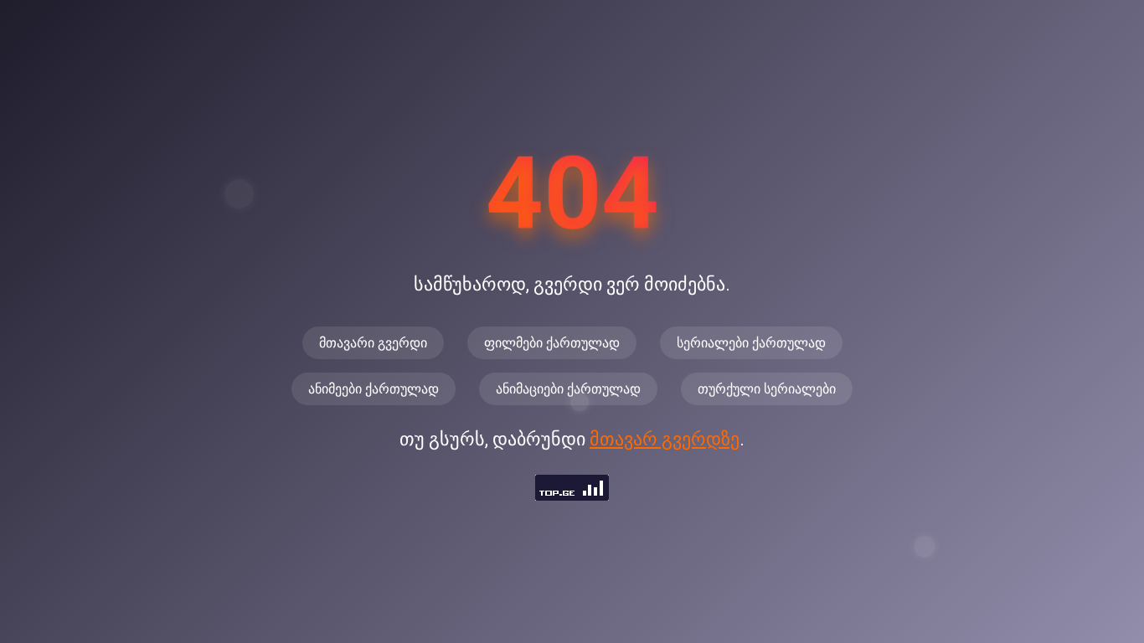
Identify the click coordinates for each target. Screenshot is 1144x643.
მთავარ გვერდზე (664, 439)
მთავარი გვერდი (373, 343)
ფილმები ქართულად (552, 343)
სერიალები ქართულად (751, 343)
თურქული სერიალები (767, 389)
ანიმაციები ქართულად (568, 389)
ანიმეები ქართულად (373, 389)
